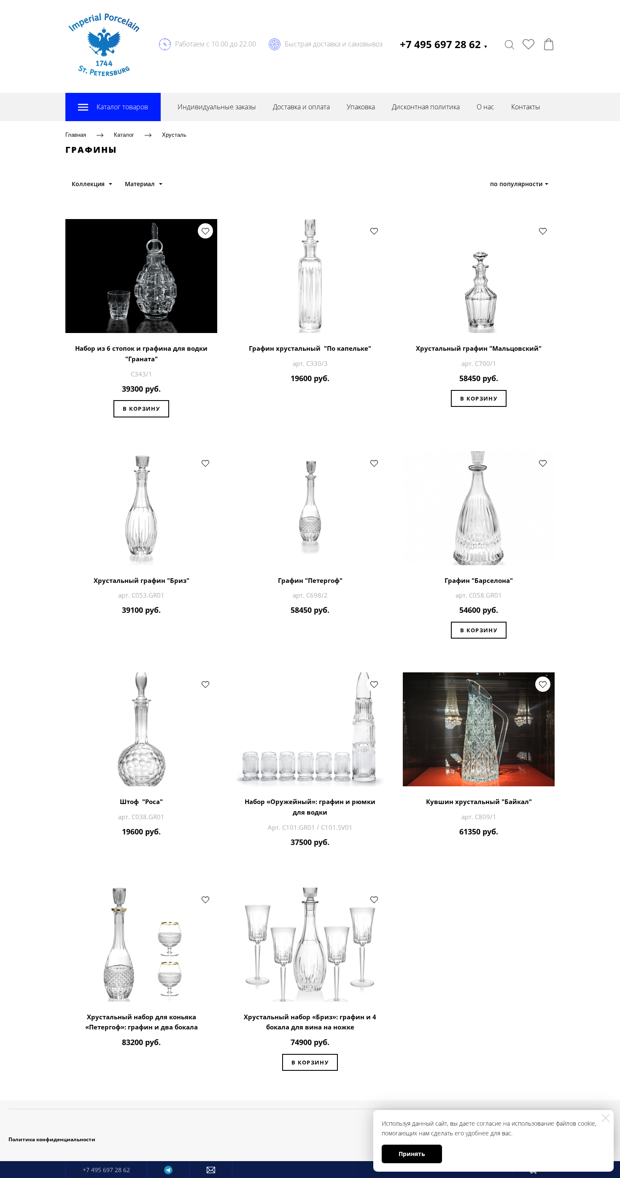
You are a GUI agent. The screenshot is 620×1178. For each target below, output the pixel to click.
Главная (75, 135)
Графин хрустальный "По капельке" (310, 348)
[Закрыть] (605, 1118)
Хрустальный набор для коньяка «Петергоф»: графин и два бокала (141, 1022)
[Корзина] (549, 44)
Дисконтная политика (426, 106)
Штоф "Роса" (141, 801)
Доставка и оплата (301, 106)
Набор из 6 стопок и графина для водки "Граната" (141, 353)
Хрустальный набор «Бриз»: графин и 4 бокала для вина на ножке (310, 1022)
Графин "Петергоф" (310, 580)
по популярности (516, 184)
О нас (485, 106)
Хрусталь (174, 135)
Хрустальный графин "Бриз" (141, 580)
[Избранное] (528, 44)
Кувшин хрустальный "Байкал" (479, 801)
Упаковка (361, 106)
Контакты (525, 106)
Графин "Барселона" (479, 580)
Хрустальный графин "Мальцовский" (479, 348)
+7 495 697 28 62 (444, 44)
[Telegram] (168, 1169)
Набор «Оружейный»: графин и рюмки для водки (310, 806)
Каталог (124, 135)
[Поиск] (509, 44)
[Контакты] (211, 1169)
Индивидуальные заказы (217, 106)
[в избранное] (205, 230)
